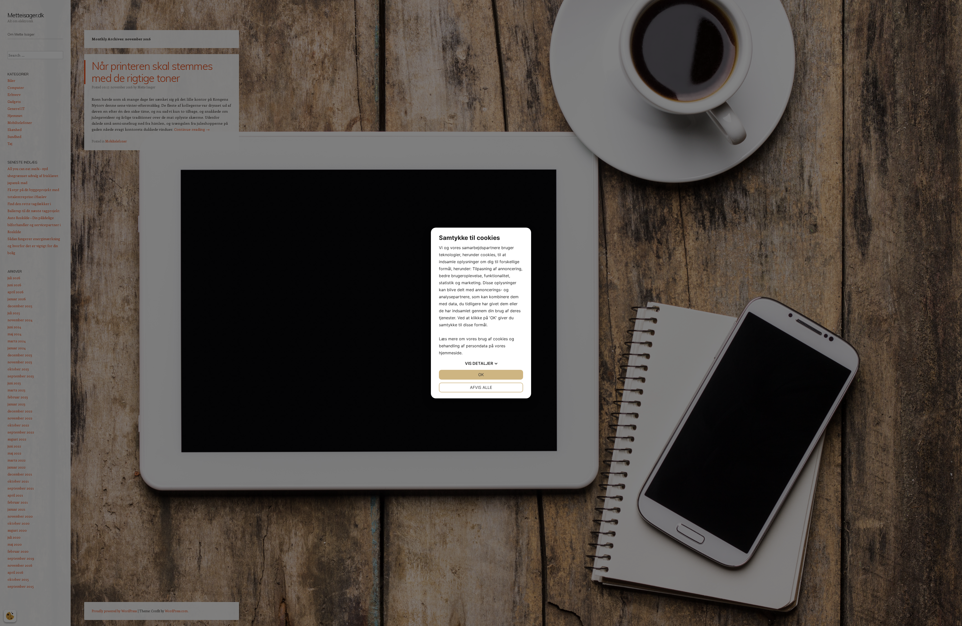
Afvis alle (481, 387)
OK (481, 374)
